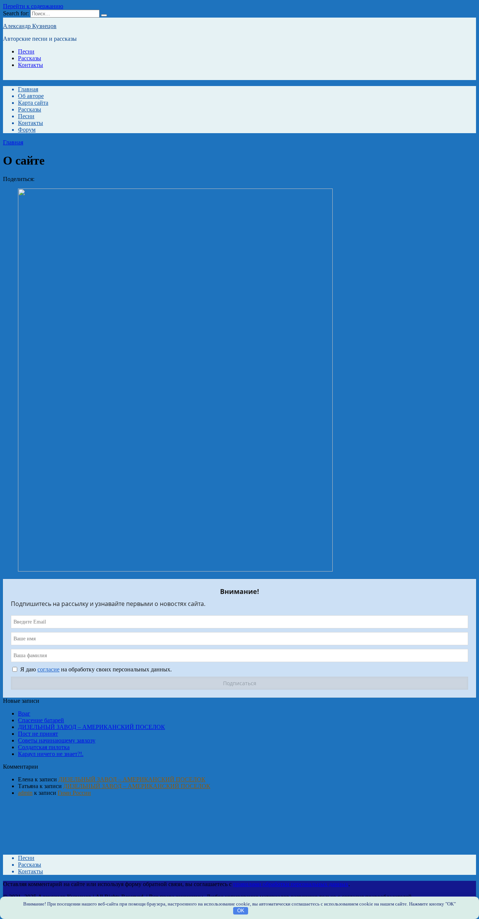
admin (25, 793)
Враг (24, 713)
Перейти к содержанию (33, 6)
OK (240, 910)
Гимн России (74, 793)
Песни (26, 51)
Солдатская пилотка (44, 747)
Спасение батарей (41, 720)
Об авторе (31, 96)
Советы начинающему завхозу (56, 740)
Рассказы (29, 58)
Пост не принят (38, 733)
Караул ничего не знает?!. (50, 754)
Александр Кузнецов (30, 26)
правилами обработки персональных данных (290, 884)
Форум (27, 129)
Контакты (30, 65)
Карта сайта (33, 102)
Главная (28, 89)
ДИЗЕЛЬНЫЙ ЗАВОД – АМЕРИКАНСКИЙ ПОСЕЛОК (91, 727)
